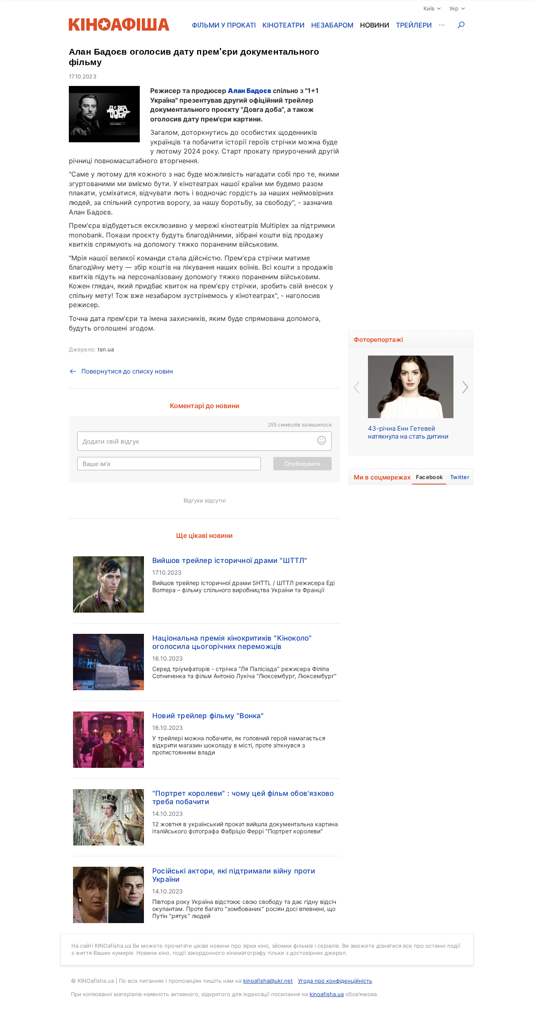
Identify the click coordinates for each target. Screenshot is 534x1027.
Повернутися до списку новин (127, 371)
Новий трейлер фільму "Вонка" (208, 716)
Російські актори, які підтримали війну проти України (233, 875)
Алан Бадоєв (249, 90)
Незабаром (332, 25)
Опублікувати (302, 463)
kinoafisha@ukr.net (268, 980)
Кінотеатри (283, 25)
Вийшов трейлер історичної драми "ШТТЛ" (229, 560)
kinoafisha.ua (327, 994)
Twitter (459, 477)
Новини (374, 25)
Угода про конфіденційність (335, 980)
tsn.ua (106, 349)
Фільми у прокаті (224, 25)
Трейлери (414, 25)
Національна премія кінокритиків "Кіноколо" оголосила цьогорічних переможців (232, 642)
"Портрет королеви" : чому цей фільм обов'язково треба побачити (243, 797)
